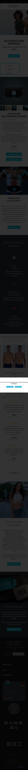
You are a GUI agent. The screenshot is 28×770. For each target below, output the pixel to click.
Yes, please (10, 386)
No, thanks (18, 386)
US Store (14, 383)
